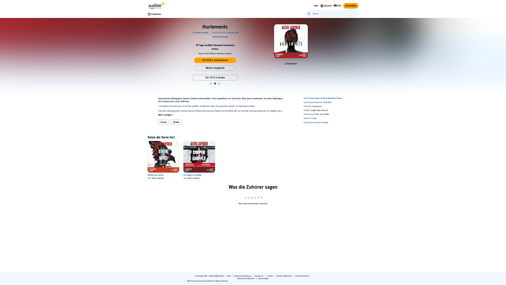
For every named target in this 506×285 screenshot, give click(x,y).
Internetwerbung (302, 276)
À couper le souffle (192, 175)
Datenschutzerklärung (243, 276)
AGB (229, 276)
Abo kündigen (263, 278)
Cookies (270, 276)
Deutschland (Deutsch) (246, 278)
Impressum (259, 276)
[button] (211, 84)
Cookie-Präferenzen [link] (284, 276)
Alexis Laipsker (158, 178)
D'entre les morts (156, 175)
